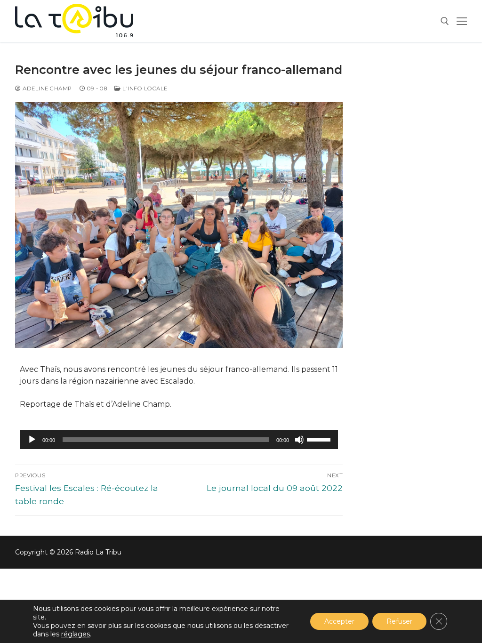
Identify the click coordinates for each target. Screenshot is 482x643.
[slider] (320, 438)
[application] (179, 439)
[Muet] (299, 439)
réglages (75, 634)
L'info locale (144, 88)
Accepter (339, 621)
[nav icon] (462, 21)
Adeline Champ (46, 88)
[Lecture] (32, 439)
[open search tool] (445, 21)
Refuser (399, 621)
